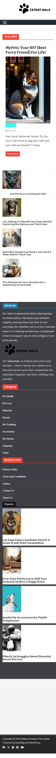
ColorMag (20, 742)
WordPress (34, 742)
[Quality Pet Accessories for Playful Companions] (29, 599)
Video (5, 452)
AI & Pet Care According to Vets (28, 194)
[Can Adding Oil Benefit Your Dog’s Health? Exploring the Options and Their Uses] (28, 207)
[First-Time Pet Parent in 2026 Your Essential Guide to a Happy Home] (29, 560)
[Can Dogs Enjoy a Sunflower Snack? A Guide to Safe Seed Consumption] (29, 521)
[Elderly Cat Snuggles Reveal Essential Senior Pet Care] (29, 638)
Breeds (6, 417)
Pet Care (7, 403)
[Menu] (4, 22)
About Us (7, 497)
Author (6, 483)
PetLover (12, 131)
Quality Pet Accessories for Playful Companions (24, 619)
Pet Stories (8, 438)
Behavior (11, 125)
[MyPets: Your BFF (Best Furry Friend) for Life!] (28, 90)
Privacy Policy (10, 469)
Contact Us (8, 490)
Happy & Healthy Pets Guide (35, 739)
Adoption (7, 445)
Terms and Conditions (14, 476)
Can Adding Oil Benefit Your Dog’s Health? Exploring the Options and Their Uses (27, 223)
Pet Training (9, 424)
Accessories (8, 431)
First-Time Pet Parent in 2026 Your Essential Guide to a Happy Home (24, 580)
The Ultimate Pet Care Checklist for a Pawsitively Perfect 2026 (23, 283)
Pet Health (8, 396)
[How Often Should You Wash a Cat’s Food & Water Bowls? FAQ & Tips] (28, 238)
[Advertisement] (28, 707)
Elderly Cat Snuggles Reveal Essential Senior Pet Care (26, 658)
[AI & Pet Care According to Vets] (28, 179)
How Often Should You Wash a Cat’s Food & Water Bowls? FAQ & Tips (26, 253)
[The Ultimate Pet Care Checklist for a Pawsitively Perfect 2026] (28, 268)
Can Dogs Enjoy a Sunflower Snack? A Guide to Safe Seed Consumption (26, 541)
